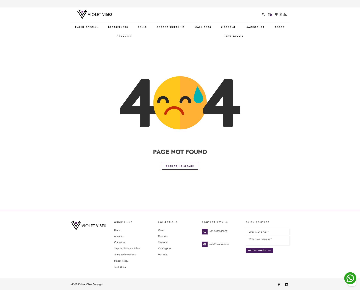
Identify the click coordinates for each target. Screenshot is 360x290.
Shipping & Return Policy (127, 248)
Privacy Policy (121, 261)
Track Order (120, 267)
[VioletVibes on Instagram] (287, 284)
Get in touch (257, 250)
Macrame (162, 242)
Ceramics (162, 236)
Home (117, 230)
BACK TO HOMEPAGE (180, 166)
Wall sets (162, 254)
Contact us (119, 242)
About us (118, 236)
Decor (161, 230)
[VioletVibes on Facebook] (279, 284)
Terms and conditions (125, 254)
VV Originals (164, 248)
